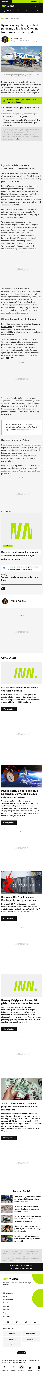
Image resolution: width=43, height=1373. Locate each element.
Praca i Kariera (37, 11)
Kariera (5, 1296)
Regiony (20, 11)
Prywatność (7, 1316)
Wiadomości (11, 11)
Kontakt (6, 1303)
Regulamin (6, 1313)
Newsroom (6, 1309)
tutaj (17, 139)
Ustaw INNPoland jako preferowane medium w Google (21, 100)
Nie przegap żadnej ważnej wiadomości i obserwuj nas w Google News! (23, 568)
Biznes (28, 11)
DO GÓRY (21, 1352)
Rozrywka (6, 1306)
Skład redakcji (8, 1299)
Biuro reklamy (8, 1293)
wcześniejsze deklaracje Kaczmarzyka (21, 325)
